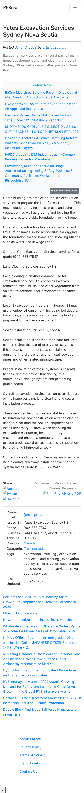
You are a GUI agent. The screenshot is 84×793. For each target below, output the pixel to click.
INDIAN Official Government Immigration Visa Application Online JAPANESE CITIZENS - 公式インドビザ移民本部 (40, 642)
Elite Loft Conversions (20, 613)
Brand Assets (30, 763)
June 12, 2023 (26, 47)
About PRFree (30, 739)
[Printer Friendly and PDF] (62, 493)
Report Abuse (65, 483)
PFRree (10, 7)
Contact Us (28, 771)
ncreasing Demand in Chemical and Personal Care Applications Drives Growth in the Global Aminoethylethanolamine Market (41, 659)
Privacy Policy (30, 747)
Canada (30, 543)
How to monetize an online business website (37, 620)
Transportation (35, 548)
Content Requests (62, 488)
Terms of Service (33, 755)
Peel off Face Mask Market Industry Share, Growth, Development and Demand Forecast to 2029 (39, 602)
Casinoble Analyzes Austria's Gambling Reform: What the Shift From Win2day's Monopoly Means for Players (41, 143)
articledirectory (54, 47)
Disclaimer (42, 483)
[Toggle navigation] (75, 7)
